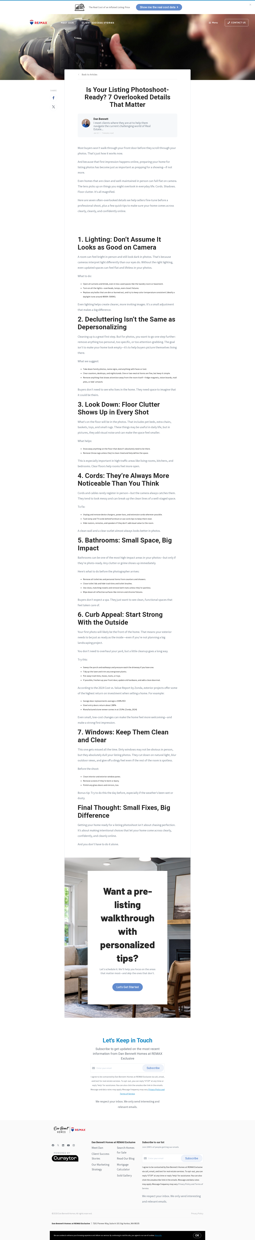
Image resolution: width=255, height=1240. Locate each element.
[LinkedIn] (63, 1145)
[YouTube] (68, 1145)
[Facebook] (53, 1145)
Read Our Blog (125, 1158)
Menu (215, 23)
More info (158, 1235)
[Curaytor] (65, 1160)
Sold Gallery (124, 1175)
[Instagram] (74, 1145)
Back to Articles (89, 74)
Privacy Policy (197, 1213)
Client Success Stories (98, 23)
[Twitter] (58, 1145)
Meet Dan (67, 23)
